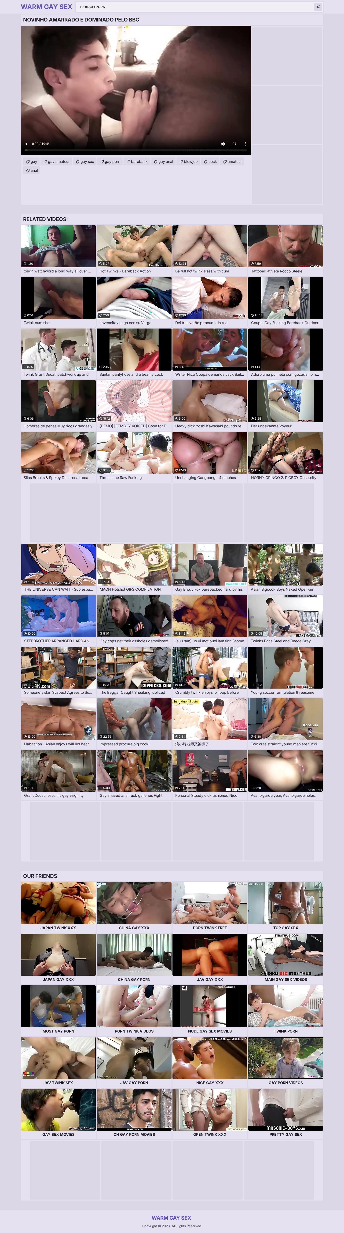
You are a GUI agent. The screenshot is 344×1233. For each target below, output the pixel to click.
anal (34, 170)
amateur (235, 161)
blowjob (191, 161)
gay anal (165, 161)
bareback (139, 161)
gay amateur (59, 161)
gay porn (112, 161)
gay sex (87, 161)
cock (213, 161)
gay (34, 161)
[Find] (318, 7)
